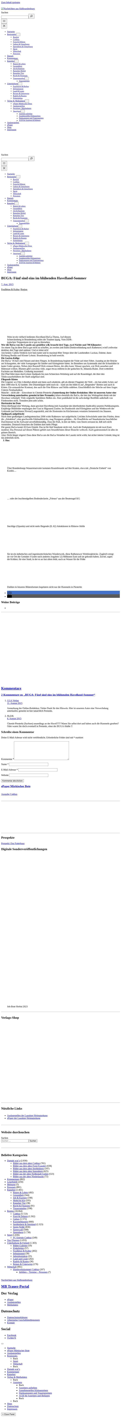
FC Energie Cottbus (22, 1237)
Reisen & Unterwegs (22, 1264)
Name (5, 764)
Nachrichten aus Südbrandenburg (16, 1280)
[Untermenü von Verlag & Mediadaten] (27, 100)
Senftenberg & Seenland (24, 1224)
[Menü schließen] (4, 26)
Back (15, 1358)
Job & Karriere (20, 1198)
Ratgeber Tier (19, 1203)
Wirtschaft (12, 1267)
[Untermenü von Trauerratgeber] (27, 78)
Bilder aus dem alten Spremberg (28, 1171)
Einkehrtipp (18, 1248)
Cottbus (16, 1213)
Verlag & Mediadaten (17, 1377)
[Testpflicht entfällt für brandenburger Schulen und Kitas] (60, 647)
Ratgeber (11, 1190)
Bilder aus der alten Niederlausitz (28, 1176)
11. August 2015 (14, 703)
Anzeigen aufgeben (28, 1387)
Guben (16, 1219)
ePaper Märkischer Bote (15, 786)
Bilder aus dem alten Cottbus (26, 1163)
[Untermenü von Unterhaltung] (20, 83)
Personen (11, 1187)
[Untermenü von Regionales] (18, 34)
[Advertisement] (60, 647)
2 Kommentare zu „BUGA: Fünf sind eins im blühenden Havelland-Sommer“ (48, 694)
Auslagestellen (14, 1353)
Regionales (12, 1356)
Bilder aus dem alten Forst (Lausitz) (29, 1166)
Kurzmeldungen (20, 1221)
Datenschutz (13, 1406)
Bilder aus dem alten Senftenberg (28, 1168)
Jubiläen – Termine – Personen (33, 1272)
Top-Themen (13, 1240)
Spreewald (18, 1229)
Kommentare (11, 688)
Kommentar (7, 759)
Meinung (11, 1184)
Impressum (12, 1409)
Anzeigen (17, 1382)
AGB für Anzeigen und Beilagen (34, 1395)
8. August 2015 (14, 718)
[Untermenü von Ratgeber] (16, 61)
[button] (9, 593)
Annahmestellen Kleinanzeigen (33, 1390)
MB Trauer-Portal (15, 1286)
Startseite (11, 1348)
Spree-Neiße (19, 1227)
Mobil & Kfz (19, 1200)
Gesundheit (18, 1195)
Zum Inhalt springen (10, 2)
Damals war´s (13, 1160)
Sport (9, 1235)
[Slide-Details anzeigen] (39, 1004)
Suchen (4, 12)
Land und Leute (20, 1259)
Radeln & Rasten (21, 1261)
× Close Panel (8, 1414)
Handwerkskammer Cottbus (26, 1269)
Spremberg (18, 1232)
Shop (9, 1403)
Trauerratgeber (20, 1208)
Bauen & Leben (20, 1192)
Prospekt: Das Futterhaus (12, 843)
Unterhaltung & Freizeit (18, 1243)
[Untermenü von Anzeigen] (23, 111)
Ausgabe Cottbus (9, 794)
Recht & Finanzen (21, 1206)
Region (24, 289)
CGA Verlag (13, 700)
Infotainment (19, 1253)
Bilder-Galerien (20, 1245)
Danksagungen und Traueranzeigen (35, 1393)
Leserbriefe (12, 1182)
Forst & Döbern (20, 1216)
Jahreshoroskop (20, 1256)
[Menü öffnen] (4, 21)
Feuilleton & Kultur (10, 289)
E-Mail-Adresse (9, 769)
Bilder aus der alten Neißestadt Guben (30, 1174)
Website (5, 775)
